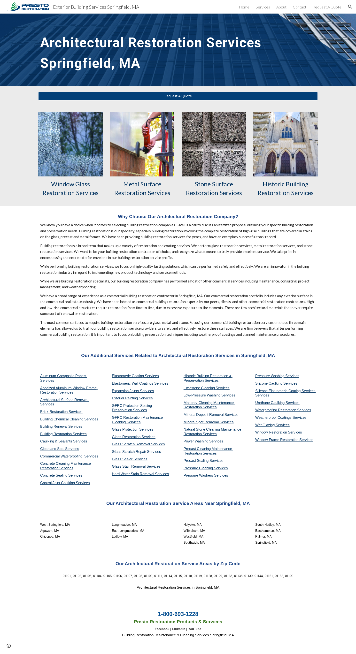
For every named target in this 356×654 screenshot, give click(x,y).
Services (223, 388)
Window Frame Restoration (277, 440)
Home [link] (244, 7)
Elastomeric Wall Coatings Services (140, 383)
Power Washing (196, 441)
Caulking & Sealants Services (63, 441)
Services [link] (263, 7)
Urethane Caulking (270, 403)
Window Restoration (271, 432)
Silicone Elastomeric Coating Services (285, 391)
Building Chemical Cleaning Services (69, 419)
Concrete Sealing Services (61, 475)
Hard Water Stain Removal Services (140, 474)
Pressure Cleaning (199, 468)
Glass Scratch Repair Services (136, 452)
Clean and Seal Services (59, 449)
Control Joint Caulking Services (65, 483)
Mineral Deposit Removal (204, 415)
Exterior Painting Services (132, 398)
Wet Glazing (265, 425)
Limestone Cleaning (199, 388)
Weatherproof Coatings (274, 417)
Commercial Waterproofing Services (69, 456)
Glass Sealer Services (129, 459)
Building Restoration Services (63, 434)
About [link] (281, 7)
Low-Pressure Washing (202, 395)
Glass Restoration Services (133, 437)
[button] (350, 7)
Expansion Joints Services (133, 391)
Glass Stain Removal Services (136, 466)
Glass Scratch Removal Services (138, 444)
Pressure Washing (270, 376)
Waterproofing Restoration (276, 410)
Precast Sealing (196, 461)
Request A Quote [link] (327, 7)
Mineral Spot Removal (202, 422)
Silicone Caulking (269, 383)
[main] (154, 49)
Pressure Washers (199, 475)
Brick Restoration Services (61, 412)
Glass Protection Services (132, 429)
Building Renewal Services (61, 426)
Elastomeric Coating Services (135, 376)
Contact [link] (299, 7)
